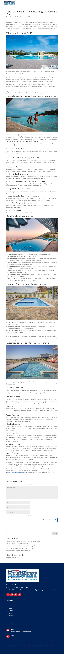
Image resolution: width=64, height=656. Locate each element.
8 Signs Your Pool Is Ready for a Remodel (17, 543)
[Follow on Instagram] (12, 594)
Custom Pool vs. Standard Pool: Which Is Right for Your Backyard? (23, 541)
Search (55, 533)
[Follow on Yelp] (19, 594)
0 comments (32, 17)
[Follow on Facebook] (8, 594)
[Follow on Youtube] (15, 594)
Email (12, 629)
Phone (12, 635)
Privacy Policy (26, 645)
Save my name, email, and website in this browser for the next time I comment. (29, 516)
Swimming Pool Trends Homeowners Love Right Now (20, 548)
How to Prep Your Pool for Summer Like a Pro (18, 550)
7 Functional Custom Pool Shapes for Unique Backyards (20, 546)
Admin (9, 17)
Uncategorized (24, 17)
